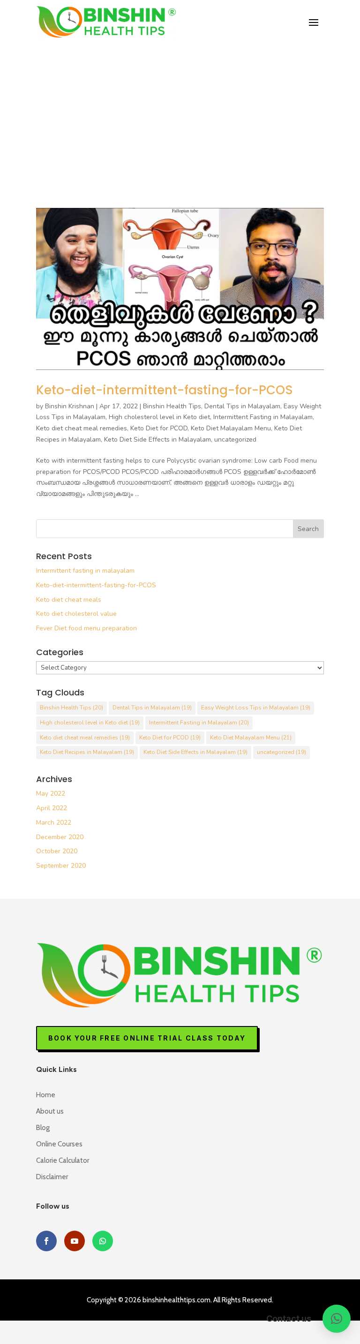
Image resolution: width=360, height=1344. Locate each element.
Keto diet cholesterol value (76, 613)
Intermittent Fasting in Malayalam (263, 417)
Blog (43, 1127)
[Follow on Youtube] (74, 1241)
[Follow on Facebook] (46, 1241)
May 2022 (50, 793)
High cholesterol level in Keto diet (159, 417)
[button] (336, 1319)
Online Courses (59, 1144)
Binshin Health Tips (172, 406)
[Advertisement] (180, 110)
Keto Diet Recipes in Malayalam (87, 752)
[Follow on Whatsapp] (102, 1241)
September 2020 (61, 865)
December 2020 (59, 837)
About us (50, 1111)
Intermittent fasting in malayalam (85, 570)
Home (45, 1095)
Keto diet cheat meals (68, 599)
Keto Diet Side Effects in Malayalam (157, 439)
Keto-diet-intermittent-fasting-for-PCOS (164, 390)
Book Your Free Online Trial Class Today (147, 1038)
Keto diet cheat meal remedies (81, 428)
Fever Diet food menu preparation (86, 628)
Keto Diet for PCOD (159, 428)
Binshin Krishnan (69, 406)
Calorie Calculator (62, 1160)
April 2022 (51, 808)
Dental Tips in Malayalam (242, 406)
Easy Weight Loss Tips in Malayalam (255, 707)
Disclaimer (52, 1177)
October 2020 (56, 851)
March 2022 (53, 822)
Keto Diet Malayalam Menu (231, 428)
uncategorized (235, 439)
